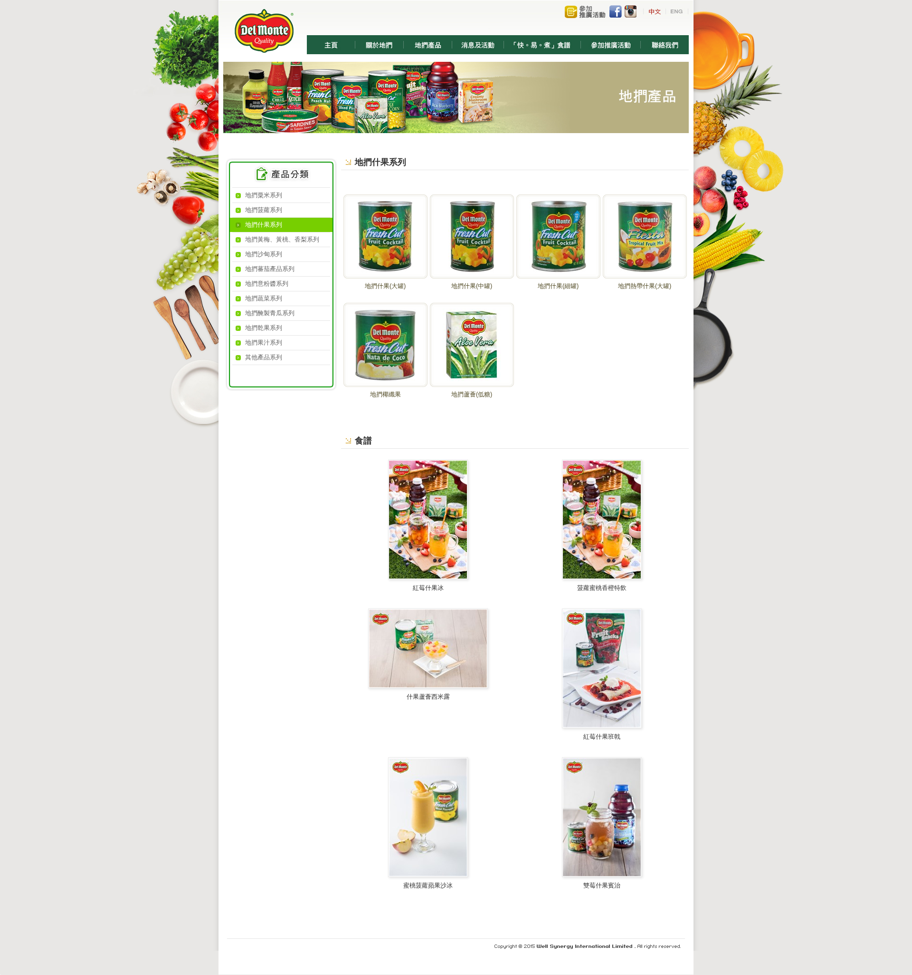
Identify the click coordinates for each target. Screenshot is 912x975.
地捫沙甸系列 (263, 254)
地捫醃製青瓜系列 (269, 313)
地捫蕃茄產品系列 (269, 268)
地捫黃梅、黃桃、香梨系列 (282, 239)
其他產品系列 (263, 357)
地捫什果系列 (263, 224)
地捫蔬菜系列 (263, 298)
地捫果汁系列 (263, 342)
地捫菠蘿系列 (263, 209)
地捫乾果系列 (263, 327)
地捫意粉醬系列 (266, 283)
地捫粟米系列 (263, 195)
